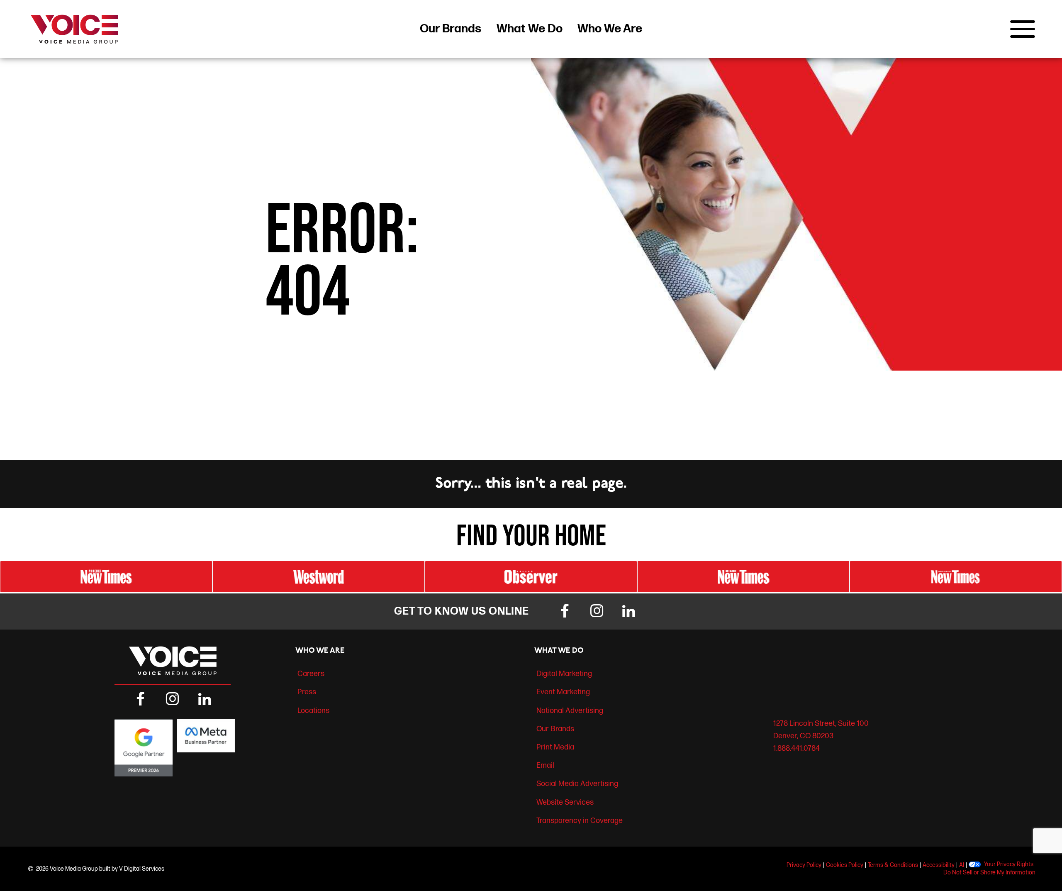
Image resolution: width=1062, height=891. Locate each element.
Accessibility (939, 865)
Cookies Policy (844, 865)
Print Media (555, 747)
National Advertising (569, 710)
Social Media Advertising (577, 783)
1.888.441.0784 (796, 748)
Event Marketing (563, 692)
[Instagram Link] (596, 612)
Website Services (565, 802)
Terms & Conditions (893, 865)
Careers (310, 673)
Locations (313, 710)
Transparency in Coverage (579, 820)
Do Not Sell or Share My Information (989, 872)
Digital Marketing (564, 673)
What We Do (530, 29)
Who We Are (609, 29)
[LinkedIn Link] (629, 612)
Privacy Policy (804, 865)
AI (961, 865)
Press (306, 692)
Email (545, 765)
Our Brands (450, 29)
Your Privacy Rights (1008, 864)
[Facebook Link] (564, 612)
